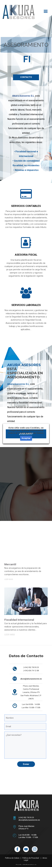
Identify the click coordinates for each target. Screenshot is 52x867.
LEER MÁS (8, 589)
